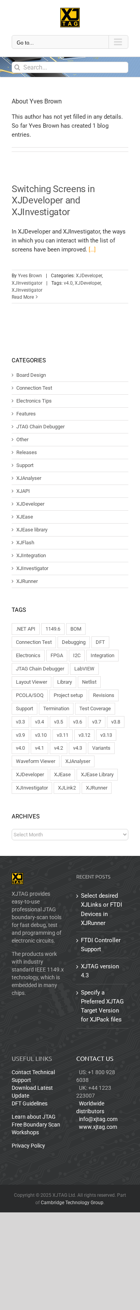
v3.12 (84, 735)
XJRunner (27, 581)
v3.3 (20, 722)
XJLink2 (67, 788)
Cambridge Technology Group (72, 1202)
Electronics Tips (34, 401)
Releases (26, 452)
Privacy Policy (28, 1145)
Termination (56, 708)
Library (64, 682)
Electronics (28, 655)
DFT (100, 642)
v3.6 (77, 722)
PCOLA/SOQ (30, 695)
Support (24, 465)
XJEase (24, 517)
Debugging (74, 642)
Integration (102, 655)
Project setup (68, 695)
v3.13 (106, 735)
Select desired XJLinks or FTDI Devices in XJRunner (101, 909)
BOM (75, 629)
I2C (76, 655)
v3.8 (115, 722)
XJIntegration (31, 555)
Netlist (89, 682)
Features (26, 414)
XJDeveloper (89, 275)
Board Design (31, 375)
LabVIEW (84, 669)
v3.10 (41, 735)
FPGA (57, 655)
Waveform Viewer (35, 761)
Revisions (103, 695)
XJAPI (23, 491)
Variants (101, 748)
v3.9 (20, 735)
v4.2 (58, 748)
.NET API (25, 629)
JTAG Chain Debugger (40, 426)
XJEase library (31, 530)
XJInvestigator (27, 283)
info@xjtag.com (98, 1119)
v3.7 (96, 722)
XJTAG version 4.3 (100, 971)
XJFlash (25, 542)
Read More (23, 297)
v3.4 (39, 722)
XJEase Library (97, 774)
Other (22, 439)
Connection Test (34, 388)
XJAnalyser (28, 478)
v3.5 (58, 722)
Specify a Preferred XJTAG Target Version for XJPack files (102, 1006)
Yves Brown (30, 275)
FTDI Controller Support (101, 945)
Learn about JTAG (34, 1117)
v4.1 (39, 748)
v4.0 (68, 283)
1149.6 (53, 629)
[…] (92, 249)
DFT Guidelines (29, 1103)
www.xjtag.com (98, 1127)
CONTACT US (95, 1058)
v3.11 (62, 735)
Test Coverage (95, 708)
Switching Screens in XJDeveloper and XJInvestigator (53, 200)
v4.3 (77, 748)
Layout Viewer (31, 682)
